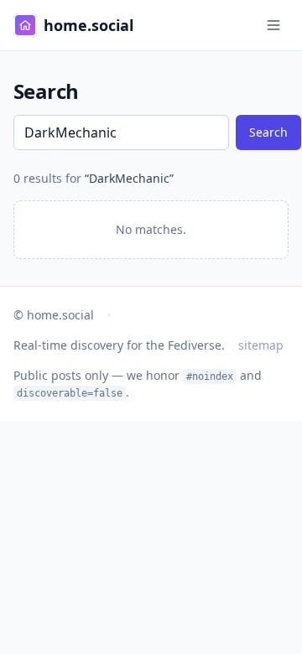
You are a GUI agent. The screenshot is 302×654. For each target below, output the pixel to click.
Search (268, 132)
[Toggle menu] (273, 25)
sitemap (261, 345)
